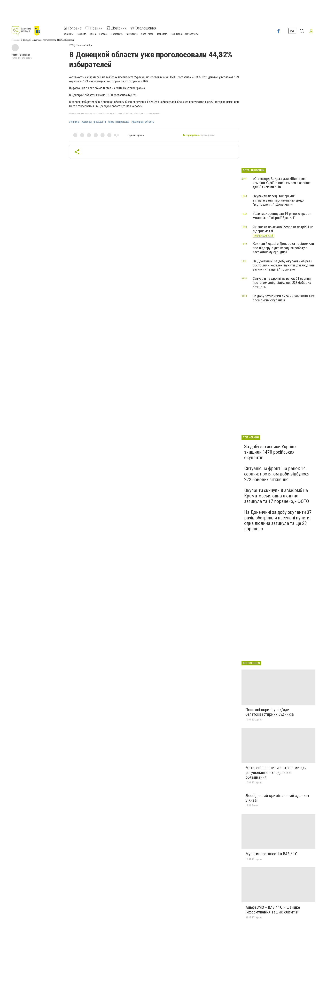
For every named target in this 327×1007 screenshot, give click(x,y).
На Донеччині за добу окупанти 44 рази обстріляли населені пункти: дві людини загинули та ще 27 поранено (283, 265)
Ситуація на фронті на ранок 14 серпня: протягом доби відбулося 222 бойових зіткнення (276, 474)
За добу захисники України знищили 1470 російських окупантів (270, 452)
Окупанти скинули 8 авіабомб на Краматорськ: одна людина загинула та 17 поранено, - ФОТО (276, 496)
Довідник (119, 28)
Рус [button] (292, 31)
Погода (103, 34)
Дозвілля (81, 34)
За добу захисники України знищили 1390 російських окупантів (284, 298)
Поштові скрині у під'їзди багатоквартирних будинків (270, 712)
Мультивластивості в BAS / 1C (271, 853)
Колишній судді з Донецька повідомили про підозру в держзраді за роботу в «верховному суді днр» (283, 248)
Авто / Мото (147, 34)
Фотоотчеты (191, 34)
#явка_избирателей (118, 121)
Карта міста (132, 34)
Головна (74, 28)
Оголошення (145, 28)
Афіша (92, 34)
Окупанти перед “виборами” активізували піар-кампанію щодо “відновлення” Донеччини (278, 200)
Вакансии (68, 34)
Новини (96, 28)
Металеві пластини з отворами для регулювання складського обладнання (276, 772)
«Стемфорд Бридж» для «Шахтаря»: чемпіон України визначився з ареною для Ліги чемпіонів (281, 183)
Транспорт (162, 34)
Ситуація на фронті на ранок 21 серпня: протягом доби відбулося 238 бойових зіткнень (282, 282)
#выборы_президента (93, 121)
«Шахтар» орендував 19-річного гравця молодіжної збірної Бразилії (282, 216)
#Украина (74, 121)
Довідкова (176, 34)
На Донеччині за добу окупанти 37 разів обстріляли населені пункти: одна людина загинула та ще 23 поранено (278, 520)
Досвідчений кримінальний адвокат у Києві (277, 798)
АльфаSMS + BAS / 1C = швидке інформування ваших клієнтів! (273, 909)
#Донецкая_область (142, 121)
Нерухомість (116, 34)
